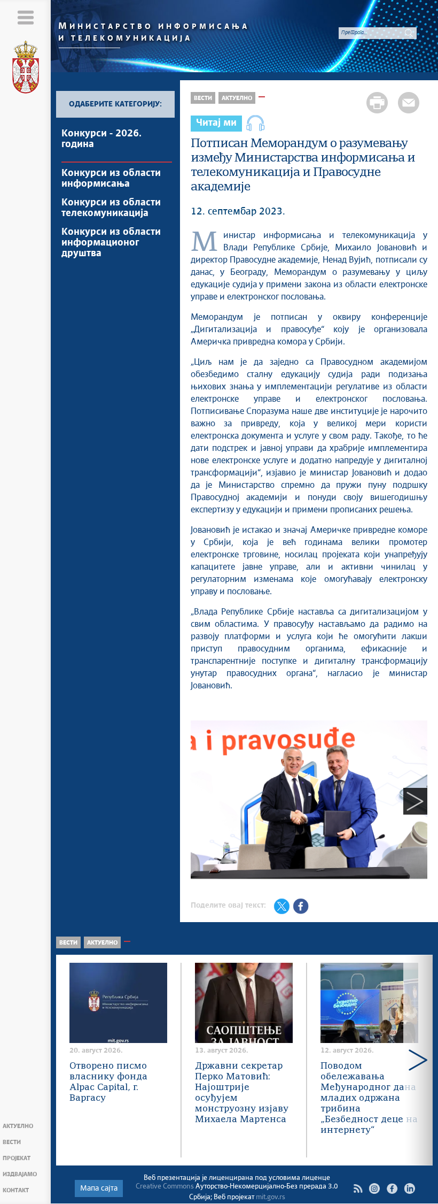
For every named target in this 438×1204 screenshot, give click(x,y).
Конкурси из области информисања (111, 178)
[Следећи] (415, 801)
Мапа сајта (99, 1188)
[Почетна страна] (25, 69)
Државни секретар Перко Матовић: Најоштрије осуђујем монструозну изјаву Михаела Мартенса (241, 1093)
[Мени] (25, 17)
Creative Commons (165, 1186)
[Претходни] (203, 801)
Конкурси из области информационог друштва (111, 242)
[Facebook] (391, 1188)
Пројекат (16, 1158)
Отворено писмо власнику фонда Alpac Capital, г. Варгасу (108, 1082)
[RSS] (358, 1188)
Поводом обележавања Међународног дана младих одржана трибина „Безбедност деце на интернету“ (369, 1098)
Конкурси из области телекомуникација (111, 208)
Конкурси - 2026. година (101, 139)
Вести (12, 1142)
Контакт (16, 1190)
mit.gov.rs (270, 1197)
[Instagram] (374, 1188)
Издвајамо (20, 1174)
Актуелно (18, 1126)
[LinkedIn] (409, 1188)
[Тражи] (409, 33)
